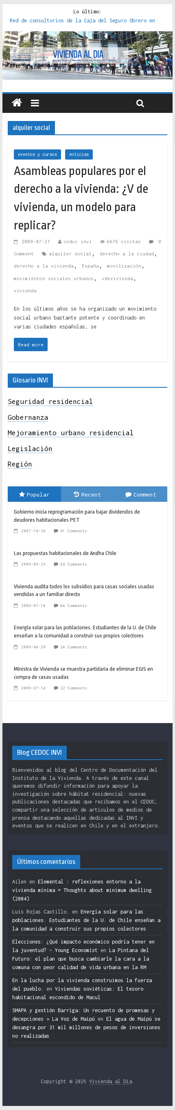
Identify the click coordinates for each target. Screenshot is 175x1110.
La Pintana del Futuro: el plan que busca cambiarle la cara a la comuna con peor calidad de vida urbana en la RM (80, 958)
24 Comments (73, 647)
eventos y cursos (37, 154)
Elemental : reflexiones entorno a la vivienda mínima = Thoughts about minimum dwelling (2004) (82, 890)
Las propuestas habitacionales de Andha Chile (65, 553)
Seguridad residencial (50, 401)
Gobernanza (28, 417)
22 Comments (73, 688)
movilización (124, 265)
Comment (144, 494)
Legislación (30, 449)
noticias (79, 154)
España (90, 265)
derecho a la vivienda (44, 265)
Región (20, 464)
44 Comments (73, 605)
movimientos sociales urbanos (54, 278)
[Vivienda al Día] (17, 103)
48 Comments (73, 564)
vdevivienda (117, 278)
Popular (38, 494)
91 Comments (73, 531)
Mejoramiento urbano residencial (71, 433)
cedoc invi (77, 241)
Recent (91, 494)
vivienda (25, 290)
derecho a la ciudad (127, 253)
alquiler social (70, 253)
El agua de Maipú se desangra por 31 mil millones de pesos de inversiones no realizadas (86, 1027)
